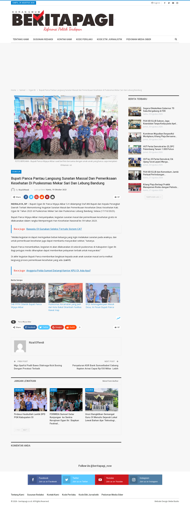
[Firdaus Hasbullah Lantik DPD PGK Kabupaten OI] (30, 399)
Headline (19, 390)
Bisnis (53, 390)
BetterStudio (173, 501)
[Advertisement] (95, 65)
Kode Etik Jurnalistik (109, 39)
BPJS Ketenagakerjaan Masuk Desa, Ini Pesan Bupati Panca (100, 306)
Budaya (89, 390)
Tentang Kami (21, 39)
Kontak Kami (64, 39)
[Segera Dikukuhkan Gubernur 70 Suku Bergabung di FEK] (134, 111)
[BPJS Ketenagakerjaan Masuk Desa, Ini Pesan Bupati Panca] (103, 293)
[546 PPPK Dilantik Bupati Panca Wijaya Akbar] (28, 293)
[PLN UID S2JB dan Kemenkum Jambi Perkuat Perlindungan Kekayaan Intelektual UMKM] (134, 175)
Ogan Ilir (16, 172)
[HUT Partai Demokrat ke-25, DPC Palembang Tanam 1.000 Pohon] (134, 150)
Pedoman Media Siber (138, 39)
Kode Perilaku (84, 39)
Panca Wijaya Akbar (24, 322)
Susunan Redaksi (43, 39)
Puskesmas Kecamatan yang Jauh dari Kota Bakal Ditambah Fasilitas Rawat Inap (64, 307)
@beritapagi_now (101, 465)
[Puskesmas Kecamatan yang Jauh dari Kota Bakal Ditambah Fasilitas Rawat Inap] (65, 293)
